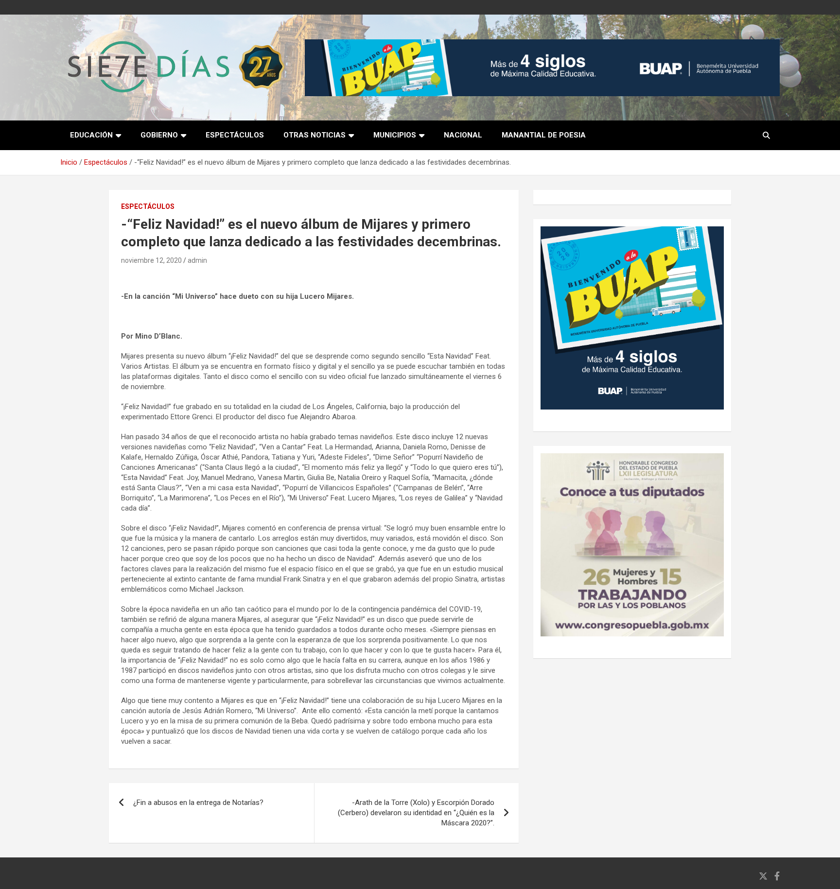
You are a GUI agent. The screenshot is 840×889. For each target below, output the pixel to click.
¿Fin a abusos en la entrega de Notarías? (198, 802)
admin (197, 260)
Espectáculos (235, 135)
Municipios (394, 135)
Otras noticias (314, 135)
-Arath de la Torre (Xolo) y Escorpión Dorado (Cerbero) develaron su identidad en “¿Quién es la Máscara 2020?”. (416, 812)
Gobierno (159, 135)
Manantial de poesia (544, 135)
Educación (91, 135)
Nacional (463, 135)
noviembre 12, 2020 (151, 260)
